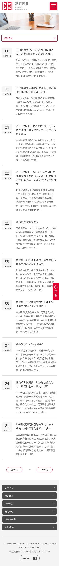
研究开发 (9, 495)
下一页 (44, 469)
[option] (29, 21)
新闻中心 (9, 511)
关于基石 (9, 487)
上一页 (14, 469)
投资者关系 (10, 519)
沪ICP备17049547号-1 (29, 547)
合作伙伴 (9, 527)
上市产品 (9, 503)
